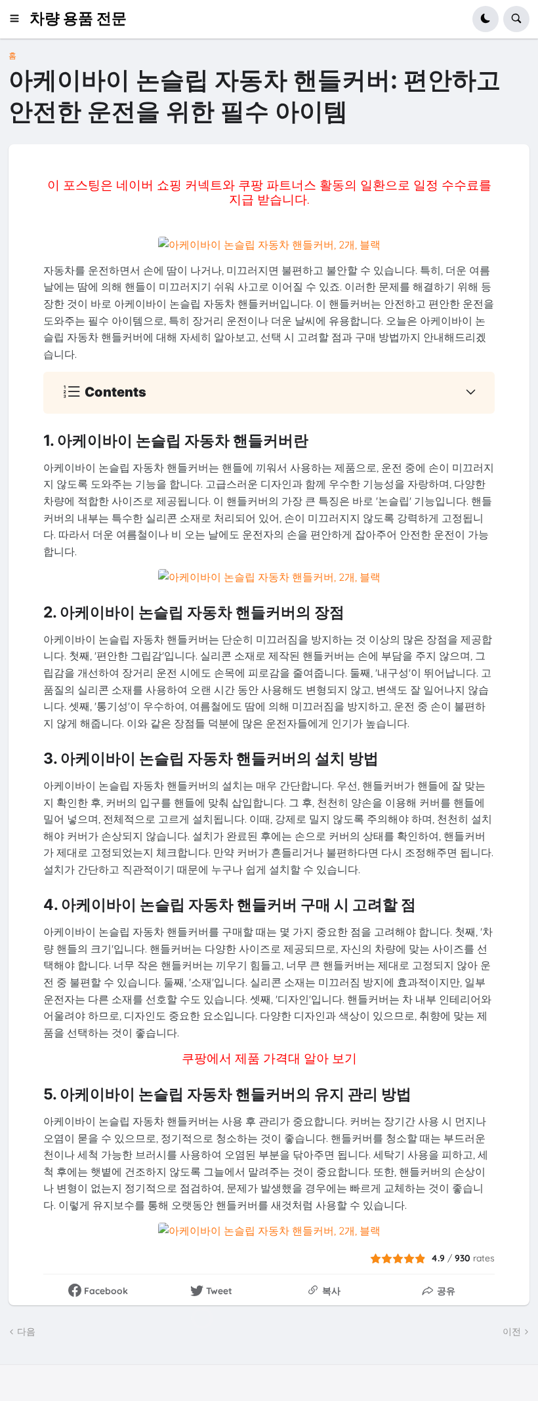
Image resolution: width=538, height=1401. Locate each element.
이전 (512, 1331)
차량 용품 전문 (78, 18)
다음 (26, 1331)
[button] (19, 19)
